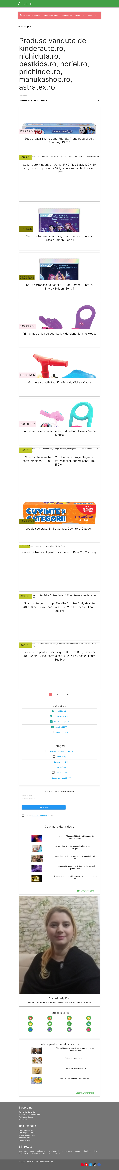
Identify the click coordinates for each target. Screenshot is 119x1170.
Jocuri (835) (61, 767)
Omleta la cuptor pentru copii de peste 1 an (75, 1078)
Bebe (92, 15)
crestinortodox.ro (56, 1151)
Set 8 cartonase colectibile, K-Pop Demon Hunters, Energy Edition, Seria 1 (59, 286)
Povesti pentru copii (27, 1135)
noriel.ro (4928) (61, 727)
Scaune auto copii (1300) (61, 778)
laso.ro (77, 1151)
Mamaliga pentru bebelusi (76, 1068)
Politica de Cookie (26, 1117)
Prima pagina (24, 26)
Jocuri (80, 15)
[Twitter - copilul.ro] (91, 1165)
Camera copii (67, 15)
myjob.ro (68, 1151)
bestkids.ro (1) (61, 711)
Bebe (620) (61, 757)
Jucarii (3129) (61, 773)
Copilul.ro (25, 4)
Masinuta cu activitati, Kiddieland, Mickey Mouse (59, 382)
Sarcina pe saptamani (27, 1133)
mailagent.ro (41, 1151)
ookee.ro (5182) (61, 732)
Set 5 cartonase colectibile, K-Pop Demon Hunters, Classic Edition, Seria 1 (59, 238)
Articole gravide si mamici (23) (61, 751)
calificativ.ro (35, 1154)
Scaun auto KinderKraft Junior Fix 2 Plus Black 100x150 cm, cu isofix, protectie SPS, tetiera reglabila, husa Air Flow (59, 168)
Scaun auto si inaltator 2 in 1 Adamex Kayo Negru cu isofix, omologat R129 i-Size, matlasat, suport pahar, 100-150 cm (59, 460)
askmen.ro (47, 1154)
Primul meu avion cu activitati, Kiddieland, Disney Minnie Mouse (59, 433)
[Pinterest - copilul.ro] (82, 1165)
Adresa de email (27, 795)
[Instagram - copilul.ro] (95, 1165)
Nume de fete (24, 1138)
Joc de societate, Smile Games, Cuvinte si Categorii (59, 528)
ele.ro (32, 1151)
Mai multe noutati (85, 891)
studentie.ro (23, 1154)
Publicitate (23, 1119)
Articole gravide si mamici (31, 15)
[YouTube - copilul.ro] (86, 1165)
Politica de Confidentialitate (29, 1114)
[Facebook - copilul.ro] (99, 1165)
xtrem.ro (57, 1154)
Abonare (44, 807)
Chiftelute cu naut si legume (75, 1058)
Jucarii (25, 22)
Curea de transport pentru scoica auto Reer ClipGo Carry (59, 552)
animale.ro (87, 1151)
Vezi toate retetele (85, 1093)
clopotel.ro (23, 1151)
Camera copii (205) (61, 762)
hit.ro (95, 1151)
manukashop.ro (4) (61, 716)
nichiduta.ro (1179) (61, 722)
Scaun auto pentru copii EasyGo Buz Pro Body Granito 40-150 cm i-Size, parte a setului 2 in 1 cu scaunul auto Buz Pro (59, 607)
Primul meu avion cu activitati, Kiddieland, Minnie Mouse (59, 333)
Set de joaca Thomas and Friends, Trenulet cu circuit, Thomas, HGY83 (59, 140)
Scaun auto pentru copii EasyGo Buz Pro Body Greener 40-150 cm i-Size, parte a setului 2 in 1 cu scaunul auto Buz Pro (59, 655)
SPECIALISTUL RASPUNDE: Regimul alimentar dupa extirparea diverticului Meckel (59, 1002)
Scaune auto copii (51, 15)
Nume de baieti (25, 1140)
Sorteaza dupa (23, 96)
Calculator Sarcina (26, 1130)
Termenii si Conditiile (27, 1112)
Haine (38, 22)
